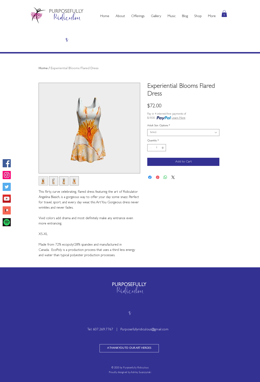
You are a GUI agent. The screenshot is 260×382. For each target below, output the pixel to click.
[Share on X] (173, 177)
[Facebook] (7, 163)
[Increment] (163, 147)
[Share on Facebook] (149, 177)
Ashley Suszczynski (141, 372)
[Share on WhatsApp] (165, 177)
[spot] (7, 222)
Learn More (178, 118)
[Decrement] (150, 147)
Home (43, 68)
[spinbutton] (157, 147)
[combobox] (183, 132)
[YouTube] (7, 199)
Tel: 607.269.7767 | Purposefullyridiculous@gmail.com (127, 329)
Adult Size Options (158, 125)
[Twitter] (7, 187)
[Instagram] (7, 175)
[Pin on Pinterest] (157, 177)
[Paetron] (7, 210)
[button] (120, 16)
